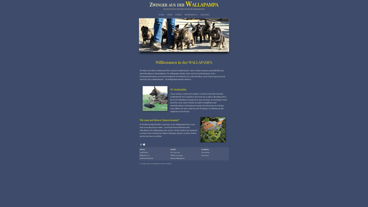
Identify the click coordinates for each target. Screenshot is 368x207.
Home (161, 14)
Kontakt (205, 14)
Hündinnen (191, 14)
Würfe (178, 14)
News (169, 14)
